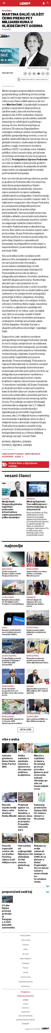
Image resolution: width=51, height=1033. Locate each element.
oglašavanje (25, 1012)
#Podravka (7, 457)
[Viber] (47, 73)
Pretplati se (25, 992)
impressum (25, 1008)
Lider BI (25, 972)
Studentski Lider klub (26, 982)
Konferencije (25, 986)
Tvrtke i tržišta (25, 940)
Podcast (25, 968)
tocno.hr (25, 1024)
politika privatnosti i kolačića (25, 1020)
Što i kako (25, 954)
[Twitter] (29, 73)
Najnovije (14, 545)
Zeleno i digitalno (25, 958)
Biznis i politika (25, 935)
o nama (25, 1004)
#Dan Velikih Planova (13, 454)
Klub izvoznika (25, 977)
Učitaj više (26, 729)
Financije (25, 945)
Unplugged (25, 963)
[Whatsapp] (43, 73)
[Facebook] (25, 73)
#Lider (18, 457)
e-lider (25, 1000)
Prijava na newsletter (25, 996)
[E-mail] (38, 73)
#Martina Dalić (32, 454)
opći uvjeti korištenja (25, 1016)
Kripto (26, 949)
